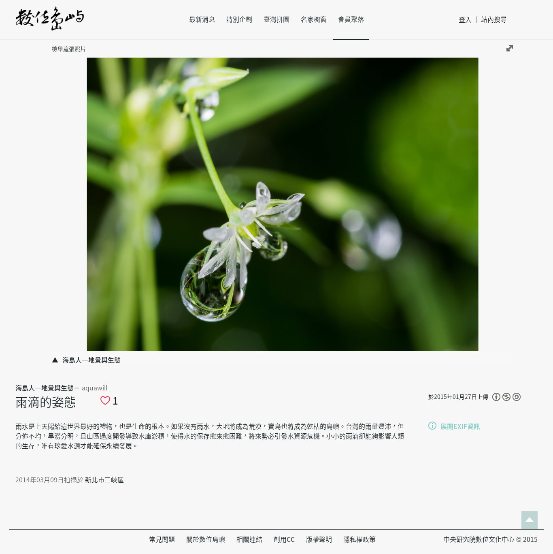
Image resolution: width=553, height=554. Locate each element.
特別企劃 (239, 19)
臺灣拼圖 (276, 19)
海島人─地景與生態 (44, 388)
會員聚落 (351, 19)
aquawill (94, 388)
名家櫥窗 (314, 19)
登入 (465, 20)
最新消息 (202, 19)
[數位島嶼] (49, 24)
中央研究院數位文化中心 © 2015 (490, 539)
